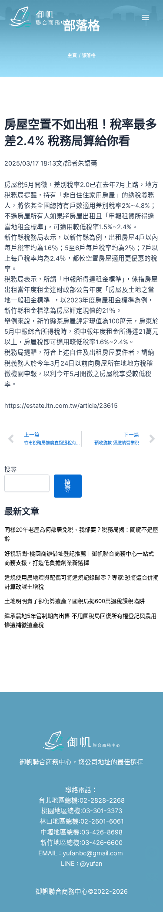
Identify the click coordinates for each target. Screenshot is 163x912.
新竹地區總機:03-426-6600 (81, 843)
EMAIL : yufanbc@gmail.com (81, 853)
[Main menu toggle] (145, 17)
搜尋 (10, 469)
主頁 (72, 54)
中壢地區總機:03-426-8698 (81, 832)
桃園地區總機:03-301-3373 (81, 811)
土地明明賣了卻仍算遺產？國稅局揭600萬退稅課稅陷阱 (74, 600)
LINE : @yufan (82, 864)
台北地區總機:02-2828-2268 (82, 800)
